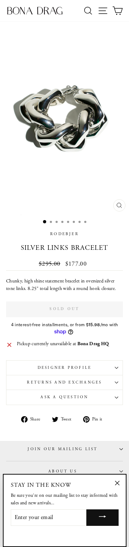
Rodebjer (64, 234)
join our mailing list (62, 449)
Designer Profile (65, 367)
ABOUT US (62, 471)
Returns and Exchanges (64, 382)
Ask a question (64, 397)
